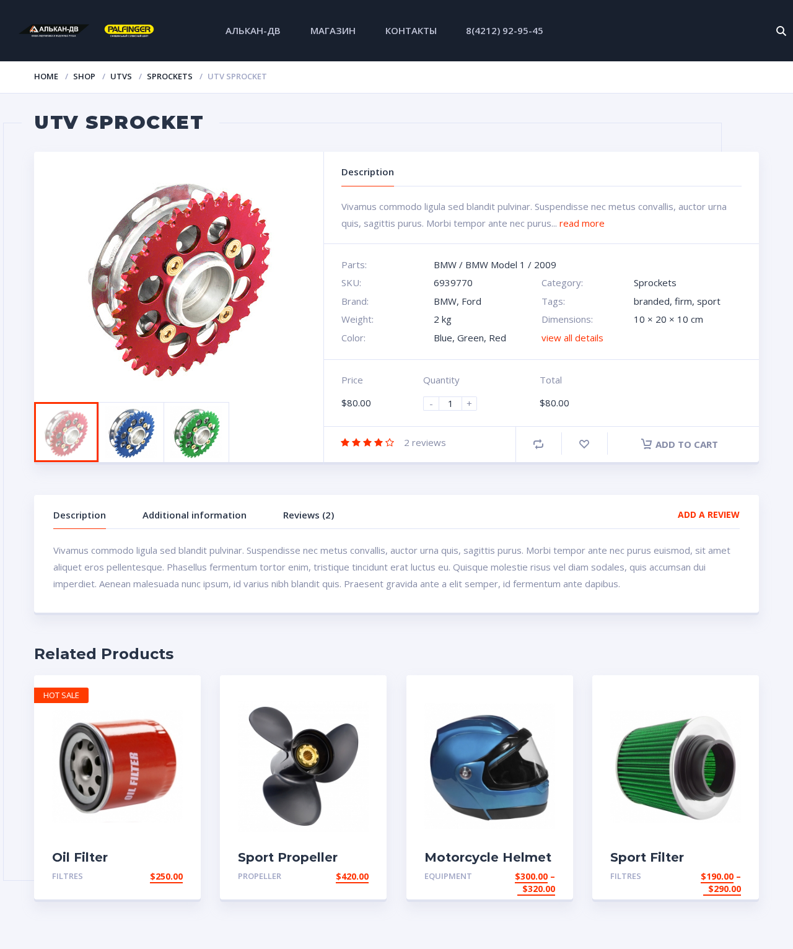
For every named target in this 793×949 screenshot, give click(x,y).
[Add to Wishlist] (584, 443)
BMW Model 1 (495, 264)
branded (652, 301)
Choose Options (516, 876)
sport (709, 301)
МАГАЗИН (333, 30)
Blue (443, 337)
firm (683, 301)
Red (497, 337)
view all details (572, 337)
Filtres (67, 875)
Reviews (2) (308, 515)
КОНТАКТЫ (411, 30)
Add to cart (686, 444)
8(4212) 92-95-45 (504, 30)
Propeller (259, 875)
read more (582, 223)
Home (46, 76)
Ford (471, 301)
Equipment (448, 875)
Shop (84, 76)
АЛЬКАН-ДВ (253, 30)
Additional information (194, 515)
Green (470, 337)
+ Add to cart (149, 876)
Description (79, 515)
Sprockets (170, 76)
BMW (445, 264)
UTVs (121, 76)
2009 (545, 264)
